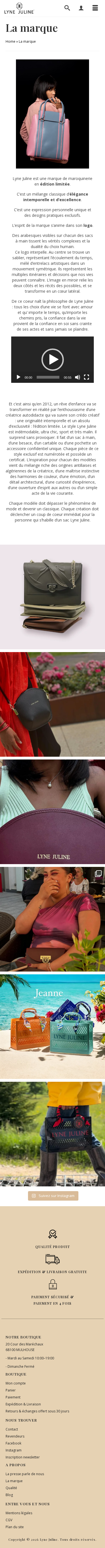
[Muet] (77, 377)
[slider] (48, 377)
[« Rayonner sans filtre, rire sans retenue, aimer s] (52, 919)
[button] (52, 359)
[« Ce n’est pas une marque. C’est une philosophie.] (52, 811)
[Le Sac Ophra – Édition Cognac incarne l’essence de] (52, 597)
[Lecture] (18, 377)
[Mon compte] (81, 8)
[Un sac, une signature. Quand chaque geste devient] (52, 704)
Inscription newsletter (23, 1457)
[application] (52, 359)
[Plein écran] (86, 377)
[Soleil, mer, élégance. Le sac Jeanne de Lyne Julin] (52, 1026)
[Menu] (95, 8)
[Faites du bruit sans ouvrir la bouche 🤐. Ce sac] (52, 1134)
